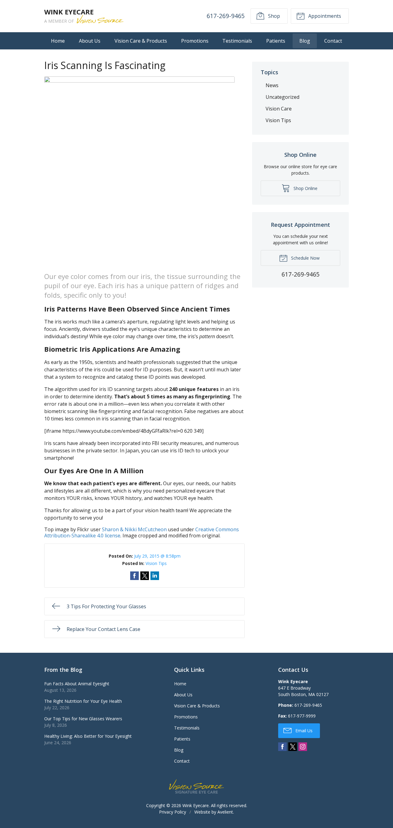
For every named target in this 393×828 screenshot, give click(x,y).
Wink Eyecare (195, 805)
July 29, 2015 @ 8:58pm (157, 556)
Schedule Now (305, 258)
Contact (333, 40)
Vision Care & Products (141, 40)
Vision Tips (156, 563)
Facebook (282, 746)
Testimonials (237, 40)
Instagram (302, 746)
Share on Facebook (134, 575)
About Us (89, 40)
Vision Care (279, 108)
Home (58, 40)
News (272, 85)
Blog (304, 40)
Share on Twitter (144, 575)
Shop (273, 16)
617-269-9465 (226, 16)
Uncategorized (282, 97)
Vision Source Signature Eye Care (196, 786)
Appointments (324, 16)
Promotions (194, 40)
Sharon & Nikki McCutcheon (134, 529)
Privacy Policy (172, 812)
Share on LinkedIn (154, 575)
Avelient (225, 812)
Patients (275, 40)
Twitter (292, 746)
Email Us (303, 730)
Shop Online (304, 188)
